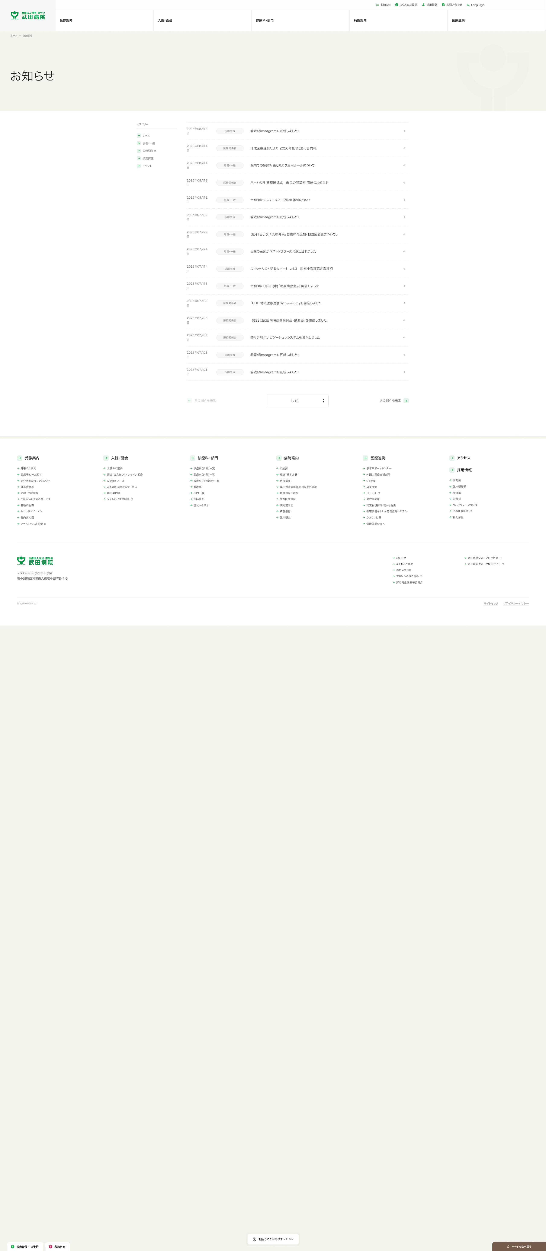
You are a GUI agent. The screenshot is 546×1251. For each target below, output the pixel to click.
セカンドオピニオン (31, 511)
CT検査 (371, 480)
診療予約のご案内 (31, 474)
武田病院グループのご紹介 (483, 558)
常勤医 (457, 480)
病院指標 (285, 511)
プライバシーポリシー (516, 603)
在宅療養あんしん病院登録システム (386, 511)
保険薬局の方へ (375, 523)
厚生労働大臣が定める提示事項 (298, 486)
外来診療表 (27, 486)
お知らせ (385, 4)
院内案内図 (27, 517)
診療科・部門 (265, 20)
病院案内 (360, 20)
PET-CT (371, 493)
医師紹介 (199, 499)
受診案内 (66, 20)
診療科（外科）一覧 (204, 474)
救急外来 (59, 1246)
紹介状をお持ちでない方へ (36, 480)
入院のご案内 (115, 468)
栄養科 (457, 498)
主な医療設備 (288, 499)
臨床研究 (285, 517)
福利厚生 (458, 517)
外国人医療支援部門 (378, 474)
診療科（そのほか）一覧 (206, 480)
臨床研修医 (459, 486)
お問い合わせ (454, 4)
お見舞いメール (116, 480)
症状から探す (201, 505)
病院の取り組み (289, 493)
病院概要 (285, 480)
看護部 (198, 486)
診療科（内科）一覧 (204, 468)
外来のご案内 (28, 468)
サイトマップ (491, 603)
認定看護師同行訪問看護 (381, 505)
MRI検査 (371, 486)
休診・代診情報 (29, 493)
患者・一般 (148, 143)
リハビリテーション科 (465, 505)
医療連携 (458, 20)
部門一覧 (199, 493)
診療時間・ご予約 (27, 1246)
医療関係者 (149, 150)
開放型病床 (373, 499)
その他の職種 (460, 511)
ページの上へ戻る (521, 1246)
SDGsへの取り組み (407, 576)
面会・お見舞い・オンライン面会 (125, 474)
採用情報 (431, 4)
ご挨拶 (284, 468)
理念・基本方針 (288, 474)
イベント (147, 166)
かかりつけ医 (373, 517)
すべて (146, 135)
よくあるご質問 (408, 4)
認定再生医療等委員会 (409, 582)
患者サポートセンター (379, 468)
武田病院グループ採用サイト (484, 564)
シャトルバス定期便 (32, 523)
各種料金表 (27, 505)
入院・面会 (165, 20)
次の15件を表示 (390, 400)
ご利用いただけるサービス (36, 499)
